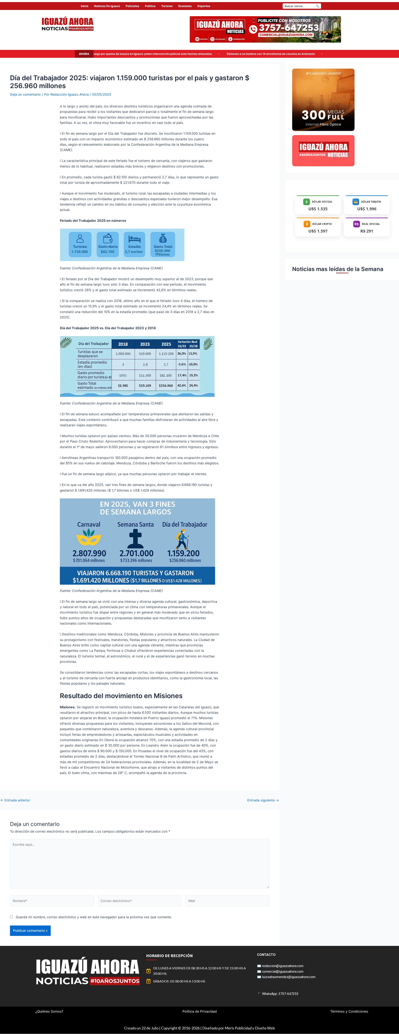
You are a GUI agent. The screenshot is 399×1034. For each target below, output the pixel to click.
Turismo (166, 6)
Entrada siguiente (263, 800)
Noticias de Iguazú (107, 6)
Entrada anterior (15, 800)
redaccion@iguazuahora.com (282, 966)
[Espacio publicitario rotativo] (265, 29)
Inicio (84, 6)
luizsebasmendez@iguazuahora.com (288, 977)
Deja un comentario (25, 94)
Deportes (203, 6)
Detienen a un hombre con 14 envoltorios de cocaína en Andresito (167, 53)
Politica (150, 6)
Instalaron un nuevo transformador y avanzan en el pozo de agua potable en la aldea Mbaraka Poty (292, 53)
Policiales (132, 6)
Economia (185, 6)
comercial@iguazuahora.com (282, 972)
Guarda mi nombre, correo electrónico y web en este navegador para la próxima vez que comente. (94, 917)
